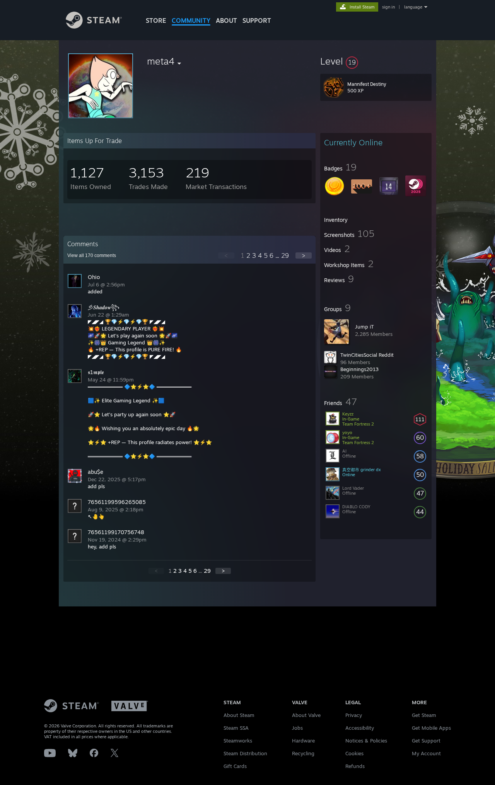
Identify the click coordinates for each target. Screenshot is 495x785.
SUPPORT (256, 20)
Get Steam (424, 715)
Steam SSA (236, 728)
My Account (426, 753)
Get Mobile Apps (431, 728)
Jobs (297, 728)
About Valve (306, 715)
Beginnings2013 (359, 369)
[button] (376, 61)
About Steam (239, 715)
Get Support (426, 740)
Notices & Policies (366, 740)
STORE (156, 20)
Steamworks (238, 740)
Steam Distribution (245, 753)
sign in (388, 7)
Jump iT (364, 327)
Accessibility (359, 728)
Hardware (303, 740)
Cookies (354, 753)
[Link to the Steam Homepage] (94, 26)
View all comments (91, 255)
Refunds (355, 766)
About (226, 20)
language (413, 7)
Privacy (353, 715)
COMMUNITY (191, 20)
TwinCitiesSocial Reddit (367, 355)
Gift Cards (235, 766)
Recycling (303, 753)
